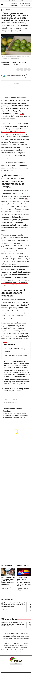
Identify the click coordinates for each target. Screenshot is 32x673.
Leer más (22, 417)
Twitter (21, 69)
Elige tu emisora (25, 5)
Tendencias (7, 10)
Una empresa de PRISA (16, 659)
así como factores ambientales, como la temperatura (16, 201)
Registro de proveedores (11, 647)
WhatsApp (29, 69)
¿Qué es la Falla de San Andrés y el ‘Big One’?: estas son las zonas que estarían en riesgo (13, 604)
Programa (14, 5)
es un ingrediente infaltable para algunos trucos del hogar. (15, 116)
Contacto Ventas (16, 643)
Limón (6, 399)
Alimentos (14, 399)
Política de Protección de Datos (9, 650)
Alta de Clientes (24, 645)
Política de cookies (25, 650)
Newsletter (25, 643)
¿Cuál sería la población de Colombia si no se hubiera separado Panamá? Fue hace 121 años (24, 582)
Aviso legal (24, 647)
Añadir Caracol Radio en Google (15, 76)
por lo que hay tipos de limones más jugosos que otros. (14, 131)
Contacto (6, 643)
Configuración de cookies (11, 652)
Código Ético (16, 654)
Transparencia (24, 652)
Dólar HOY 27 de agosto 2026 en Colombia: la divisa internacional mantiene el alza (12, 624)
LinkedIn (25, 69)
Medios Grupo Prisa (16, 664)
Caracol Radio (6, 4)
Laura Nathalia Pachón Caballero (14, 62)
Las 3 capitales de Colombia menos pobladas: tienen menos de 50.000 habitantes (8, 581)
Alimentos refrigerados (10, 402)
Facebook (18, 69)
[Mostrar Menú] (2, 4)
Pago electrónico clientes (10, 645)
